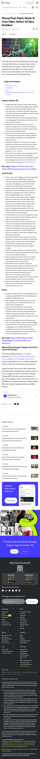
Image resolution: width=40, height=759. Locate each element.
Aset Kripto (9, 88)
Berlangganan (32, 601)
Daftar (14, 551)
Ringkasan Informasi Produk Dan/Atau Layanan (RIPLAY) (17, 749)
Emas (7, 90)
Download (24, 551)
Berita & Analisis (9, 13)
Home (3, 13)
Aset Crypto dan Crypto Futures (15, 743)
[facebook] (18, 404)
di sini (24, 353)
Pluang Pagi (17, 13)
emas (11, 356)
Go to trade (30, 3)
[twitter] (15, 404)
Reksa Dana (25, 746)
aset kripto (16, 359)
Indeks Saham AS (11, 85)
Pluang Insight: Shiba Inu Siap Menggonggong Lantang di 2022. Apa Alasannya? (17, 340)
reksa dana (28, 359)
